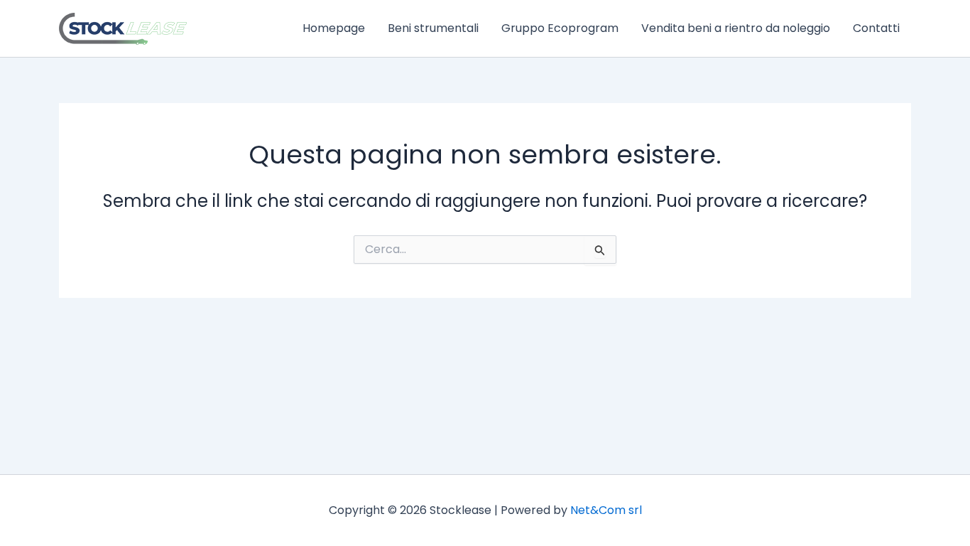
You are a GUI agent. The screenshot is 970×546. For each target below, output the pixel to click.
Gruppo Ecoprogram (559, 28)
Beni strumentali (433, 28)
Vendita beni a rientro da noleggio (735, 28)
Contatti (876, 28)
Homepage (334, 28)
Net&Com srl (606, 510)
